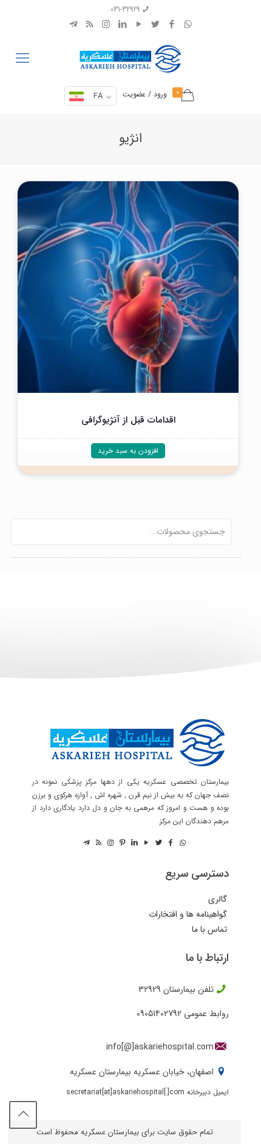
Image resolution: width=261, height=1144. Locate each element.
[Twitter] (155, 25)
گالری (217, 899)
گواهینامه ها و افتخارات (188, 914)
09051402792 (159, 1013)
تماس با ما (209, 929)
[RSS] (89, 25)
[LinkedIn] (122, 25)
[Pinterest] (121, 843)
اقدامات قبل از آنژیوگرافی (128, 420)
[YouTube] (138, 25)
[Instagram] (106, 25)
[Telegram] (73, 25)
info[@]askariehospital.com (160, 1047)
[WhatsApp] (187, 25)
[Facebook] (171, 25)
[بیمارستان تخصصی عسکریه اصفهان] (130, 56)
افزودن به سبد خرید (128, 451)
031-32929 (125, 9)
